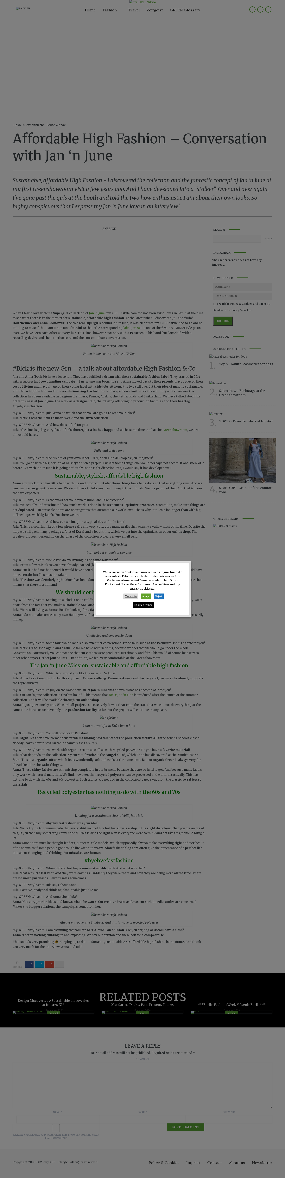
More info (131, 596)
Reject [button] (158, 596)
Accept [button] (146, 596)
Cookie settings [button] (143, 605)
